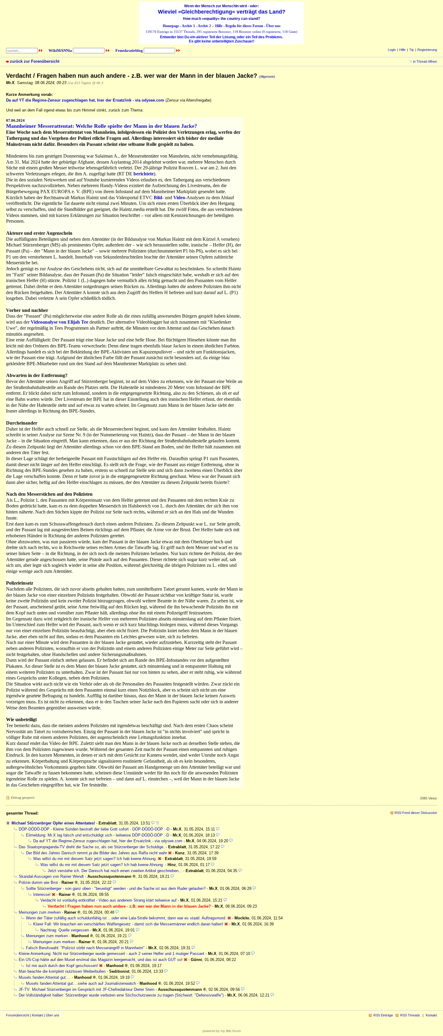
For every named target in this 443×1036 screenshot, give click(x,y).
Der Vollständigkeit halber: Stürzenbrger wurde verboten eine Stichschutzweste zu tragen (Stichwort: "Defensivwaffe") (121, 995)
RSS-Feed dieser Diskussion (415, 813)
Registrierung (427, 50)
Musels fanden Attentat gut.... (45, 977)
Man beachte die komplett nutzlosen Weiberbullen (62, 971)
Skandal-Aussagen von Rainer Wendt (51, 876)
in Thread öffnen (425, 61)
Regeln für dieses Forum (244, 26)
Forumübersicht (17, 1015)
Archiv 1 (188, 26)
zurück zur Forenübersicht (34, 61)
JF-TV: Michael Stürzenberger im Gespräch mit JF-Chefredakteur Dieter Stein (86, 989)
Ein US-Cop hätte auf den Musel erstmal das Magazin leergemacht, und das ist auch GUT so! (101, 959)
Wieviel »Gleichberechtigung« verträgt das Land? (221, 12)
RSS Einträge (383, 1015)
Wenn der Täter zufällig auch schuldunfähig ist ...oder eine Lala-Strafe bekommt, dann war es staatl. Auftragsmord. (126, 918)
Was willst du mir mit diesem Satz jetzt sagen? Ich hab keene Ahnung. (95, 858)
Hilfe (218, 26)
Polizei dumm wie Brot (38, 882)
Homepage (171, 26)
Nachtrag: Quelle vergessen (64, 930)
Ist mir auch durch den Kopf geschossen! (62, 965)
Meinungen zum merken (40, 912)
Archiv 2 (204, 26)
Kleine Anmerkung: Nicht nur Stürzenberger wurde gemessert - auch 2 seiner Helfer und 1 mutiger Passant (111, 953)
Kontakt (37, 1015)
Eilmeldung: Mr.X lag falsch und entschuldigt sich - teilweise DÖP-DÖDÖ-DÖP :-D (97, 835)
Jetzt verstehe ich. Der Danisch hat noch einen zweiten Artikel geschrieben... (115, 870)
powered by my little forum (222, 1031)
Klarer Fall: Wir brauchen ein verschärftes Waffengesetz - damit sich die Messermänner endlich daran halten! (128, 924)
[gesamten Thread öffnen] (157, 823)
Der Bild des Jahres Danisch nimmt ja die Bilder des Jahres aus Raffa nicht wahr (96, 853)
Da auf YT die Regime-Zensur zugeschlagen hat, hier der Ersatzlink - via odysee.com (107, 841)
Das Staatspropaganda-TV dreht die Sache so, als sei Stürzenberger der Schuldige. (92, 847)
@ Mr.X (97, 83)
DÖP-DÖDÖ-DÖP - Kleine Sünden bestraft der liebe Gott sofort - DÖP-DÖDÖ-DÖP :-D (94, 829)
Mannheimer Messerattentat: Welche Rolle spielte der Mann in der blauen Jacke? (101, 126)
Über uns (273, 26)
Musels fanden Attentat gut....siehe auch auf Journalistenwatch (81, 983)
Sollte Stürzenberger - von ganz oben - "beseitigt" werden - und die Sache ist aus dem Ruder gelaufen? (116, 888)
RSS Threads (410, 1015)
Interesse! (42, 894)
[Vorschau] (153, 823)
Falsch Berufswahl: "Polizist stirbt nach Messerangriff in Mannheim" (85, 948)
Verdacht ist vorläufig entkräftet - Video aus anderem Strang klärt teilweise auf (108, 900)
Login (392, 50)
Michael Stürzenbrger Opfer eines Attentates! (53, 823)
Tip (411, 50)
